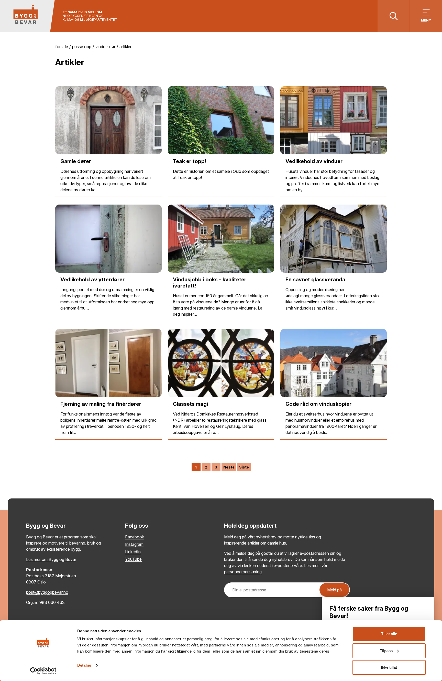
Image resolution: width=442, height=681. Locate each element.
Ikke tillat (389, 667)
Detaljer (84, 665)
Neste (229, 467)
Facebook (134, 536)
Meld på (334, 589)
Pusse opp (81, 46)
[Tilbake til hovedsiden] (27, 16)
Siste (244, 467)
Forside (61, 46)
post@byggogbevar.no (47, 592)
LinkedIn (133, 551)
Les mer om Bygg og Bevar (51, 559)
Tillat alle (389, 634)
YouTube (133, 559)
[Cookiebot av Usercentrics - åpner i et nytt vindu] (43, 671)
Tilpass (386, 650)
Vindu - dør (105, 46)
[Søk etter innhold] (394, 16)
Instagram (134, 544)
